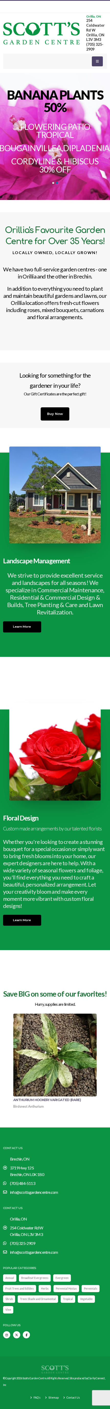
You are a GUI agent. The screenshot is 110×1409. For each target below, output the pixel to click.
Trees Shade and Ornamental (38, 1298)
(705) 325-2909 (22, 1243)
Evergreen (62, 1277)
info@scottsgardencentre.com (34, 1192)
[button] (53, 183)
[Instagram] (6, 1334)
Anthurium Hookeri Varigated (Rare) (47, 1100)
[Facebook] (26, 1334)
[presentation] (13, 136)
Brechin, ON (19, 1158)
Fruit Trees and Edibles (19, 1288)
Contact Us (73, 1397)
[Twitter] (16, 1334)
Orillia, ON (93, 16)
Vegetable (86, 1298)
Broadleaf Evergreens (34, 1277)
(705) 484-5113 (22, 1183)
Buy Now (55, 414)
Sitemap (53, 1397)
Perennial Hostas (66, 1288)
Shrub (9, 1298)
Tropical (68, 1298)
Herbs (45, 1288)
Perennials (90, 1288)
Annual (9, 1277)
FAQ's (36, 1397)
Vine (8, 1309)
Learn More (22, 626)
